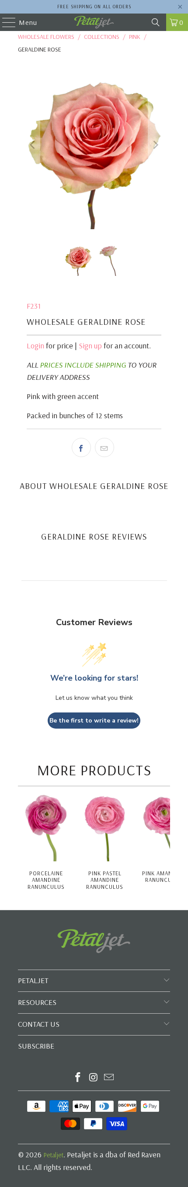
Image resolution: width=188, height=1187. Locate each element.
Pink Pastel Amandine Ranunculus (104, 880)
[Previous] (33, 145)
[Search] (155, 22)
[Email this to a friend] (104, 447)
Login (35, 346)
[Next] (155, 145)
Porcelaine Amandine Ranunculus (46, 880)
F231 (34, 306)
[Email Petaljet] (109, 1078)
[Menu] (4, 22)
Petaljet (53, 1155)
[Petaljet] (94, 22)
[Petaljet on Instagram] (93, 1078)
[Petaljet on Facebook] (77, 1078)
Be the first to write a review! (94, 720)
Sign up (90, 346)
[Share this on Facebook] (81, 447)
